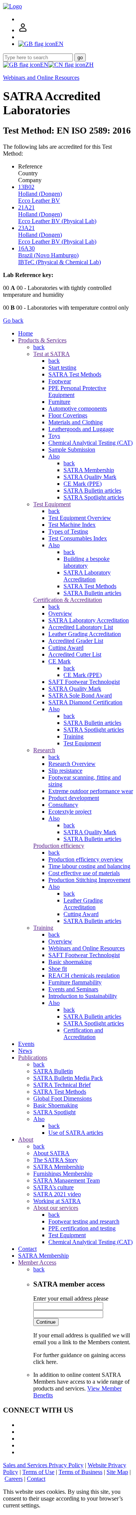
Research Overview (72, 764)
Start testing (62, 367)
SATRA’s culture (53, 1187)
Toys (54, 436)
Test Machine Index (72, 524)
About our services (55, 1208)
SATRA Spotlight (54, 1112)
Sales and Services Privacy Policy (43, 1465)
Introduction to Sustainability (82, 996)
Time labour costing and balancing (89, 866)
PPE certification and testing (82, 1228)
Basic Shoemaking (55, 1105)
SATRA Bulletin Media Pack (68, 1078)
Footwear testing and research (83, 1221)
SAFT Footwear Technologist (84, 682)
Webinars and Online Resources (41, 77)
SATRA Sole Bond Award (80, 695)
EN (44, 64)
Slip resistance (65, 770)
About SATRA (51, 1153)
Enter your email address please (70, 1298)
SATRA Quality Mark (89, 477)
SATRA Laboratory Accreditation (87, 576)
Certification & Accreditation (67, 600)
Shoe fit (57, 968)
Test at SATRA (51, 354)
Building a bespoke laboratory (86, 562)
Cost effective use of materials (84, 873)
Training (73, 736)
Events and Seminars (73, 989)
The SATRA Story (55, 1160)
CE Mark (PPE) (82, 483)
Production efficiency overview (85, 859)
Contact (27, 1249)
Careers (14, 1479)
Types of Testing (68, 531)
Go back (13, 320)
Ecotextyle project (69, 811)
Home (25, 333)
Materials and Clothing (75, 422)
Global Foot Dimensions (62, 1098)
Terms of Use (38, 1472)
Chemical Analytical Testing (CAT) (90, 442)
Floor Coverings (67, 415)
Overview (60, 613)
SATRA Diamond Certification (85, 702)
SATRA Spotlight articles (93, 497)
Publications (32, 1057)
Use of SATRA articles (75, 1132)
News (25, 1050)
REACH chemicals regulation (84, 975)
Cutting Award (65, 647)
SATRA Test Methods (74, 374)
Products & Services (42, 340)
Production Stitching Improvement (89, 880)
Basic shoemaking (70, 962)
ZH (89, 64)
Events (26, 1044)
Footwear (59, 381)
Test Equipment (52, 504)
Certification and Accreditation (83, 1033)
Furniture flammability (75, 982)
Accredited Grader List (75, 641)
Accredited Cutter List (74, 654)
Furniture (59, 401)
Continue (46, 1322)
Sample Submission (71, 449)
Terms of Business (80, 1472)
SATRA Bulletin (53, 1071)
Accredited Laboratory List (80, 627)
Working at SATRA (57, 1201)
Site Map (117, 1472)
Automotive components (77, 408)
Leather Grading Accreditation (84, 634)
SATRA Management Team (66, 1180)
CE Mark (59, 661)
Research (44, 750)
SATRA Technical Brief (62, 1085)
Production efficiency (58, 846)
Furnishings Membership (63, 1173)
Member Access (37, 1262)
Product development (73, 798)
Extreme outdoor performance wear (90, 791)
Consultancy (63, 805)
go (80, 57)
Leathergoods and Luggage (81, 429)
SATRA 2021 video (57, 1194)
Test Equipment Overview (79, 518)
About (25, 1139)
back (39, 347)
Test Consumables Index (77, 538)
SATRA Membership (88, 470)
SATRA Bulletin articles (92, 490)
